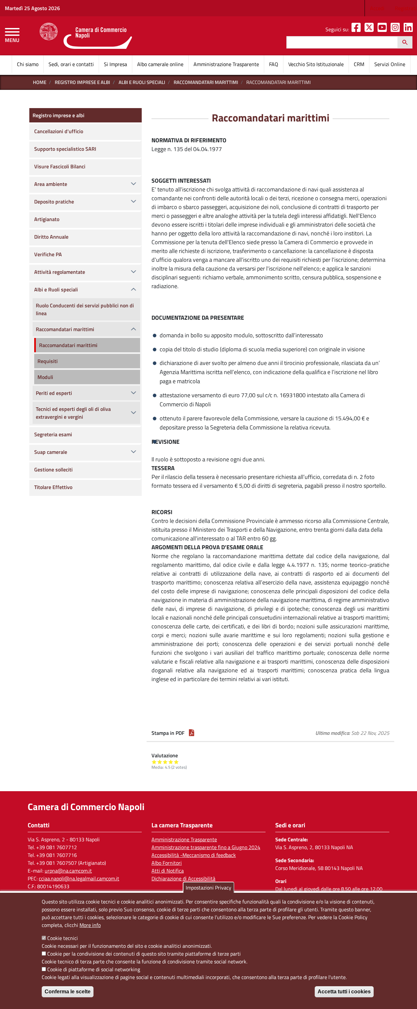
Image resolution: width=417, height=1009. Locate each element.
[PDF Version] (191, 733)
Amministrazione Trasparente (226, 64)
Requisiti (47, 361)
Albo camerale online (160, 64)
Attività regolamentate (59, 272)
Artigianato (46, 219)
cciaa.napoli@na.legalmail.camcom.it (79, 878)
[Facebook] (357, 29)
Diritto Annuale (51, 237)
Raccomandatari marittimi (206, 82)
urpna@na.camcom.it (68, 871)
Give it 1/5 (154, 761)
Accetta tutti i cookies (344, 991)
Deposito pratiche (54, 201)
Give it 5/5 (176, 761)
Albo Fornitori (166, 863)
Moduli (45, 377)
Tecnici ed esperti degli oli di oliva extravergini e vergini (73, 413)
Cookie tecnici (62, 938)
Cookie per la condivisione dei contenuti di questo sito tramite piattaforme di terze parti (144, 954)
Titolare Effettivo (53, 487)
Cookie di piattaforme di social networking (93, 969)
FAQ (273, 64)
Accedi (377, 8)
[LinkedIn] (409, 29)
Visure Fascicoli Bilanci (59, 166)
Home (39, 82)
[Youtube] (383, 29)
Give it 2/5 (160, 761)
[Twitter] (370, 29)
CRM (359, 64)
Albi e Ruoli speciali (142, 82)
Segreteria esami (53, 434)
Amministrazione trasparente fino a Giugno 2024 (205, 847)
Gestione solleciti (53, 469)
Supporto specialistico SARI (65, 149)
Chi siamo (27, 64)
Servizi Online (389, 64)
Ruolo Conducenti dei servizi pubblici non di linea (85, 309)
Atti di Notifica (167, 871)
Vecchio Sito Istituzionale (316, 64)
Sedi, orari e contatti (71, 64)
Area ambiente (50, 184)
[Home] (86, 35)
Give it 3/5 (165, 761)
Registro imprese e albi (82, 82)
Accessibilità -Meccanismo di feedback (193, 855)
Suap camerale (50, 452)
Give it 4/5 (171, 761)
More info (90, 925)
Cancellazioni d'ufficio (58, 131)
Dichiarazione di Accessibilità (183, 878)
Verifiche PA (48, 254)
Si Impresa (115, 64)
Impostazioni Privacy (208, 887)
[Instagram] (396, 29)
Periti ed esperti (54, 393)
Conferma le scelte (68, 991)
